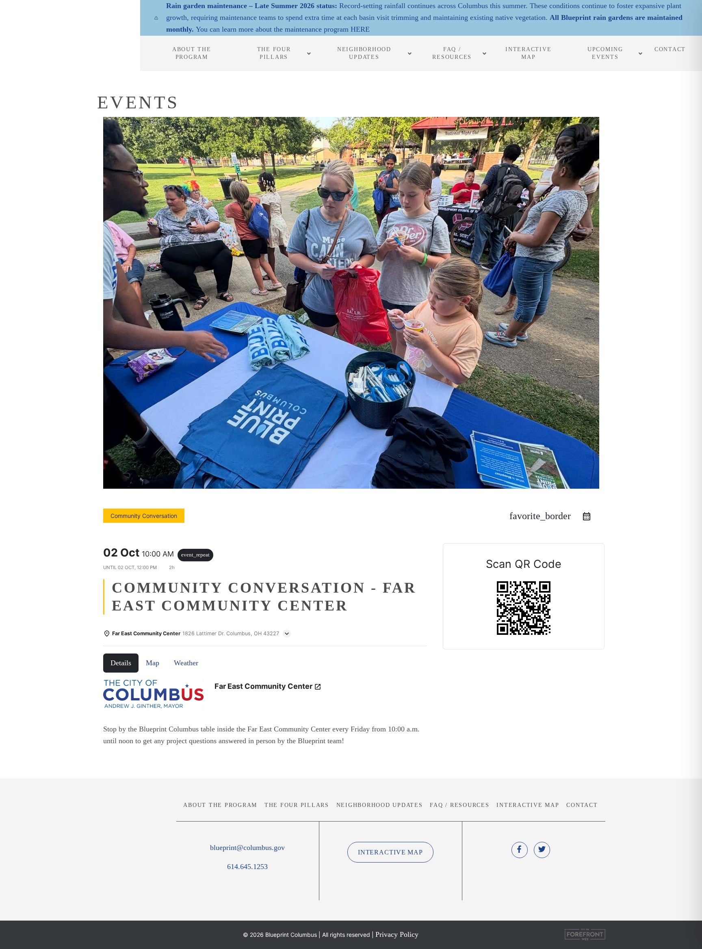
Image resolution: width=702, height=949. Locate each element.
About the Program (220, 805)
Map (152, 663)
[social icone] (519, 850)
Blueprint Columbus (70, 33)
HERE (360, 29)
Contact (582, 805)
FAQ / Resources (459, 805)
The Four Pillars (296, 805)
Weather (186, 663)
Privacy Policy (396, 934)
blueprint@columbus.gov (247, 847)
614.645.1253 (247, 867)
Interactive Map (527, 805)
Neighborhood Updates (379, 805)
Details (120, 663)
